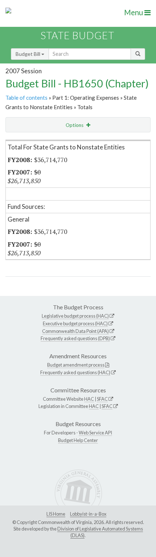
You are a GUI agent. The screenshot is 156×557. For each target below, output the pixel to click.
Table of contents (26, 97)
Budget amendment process (75, 365)
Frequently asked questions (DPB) (75, 338)
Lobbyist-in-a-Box (88, 514)
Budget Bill (28, 54)
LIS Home (55, 514)
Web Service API (95, 433)
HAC (89, 399)
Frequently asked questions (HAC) (75, 372)
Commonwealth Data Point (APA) (75, 331)
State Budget (77, 35)
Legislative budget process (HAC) (75, 316)
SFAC (102, 399)
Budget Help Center (78, 440)
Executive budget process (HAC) (75, 323)
